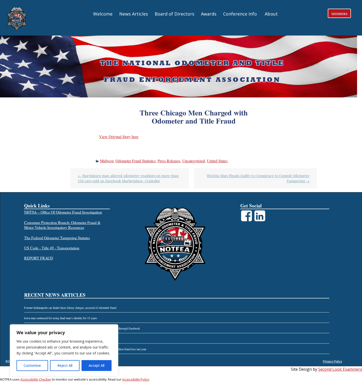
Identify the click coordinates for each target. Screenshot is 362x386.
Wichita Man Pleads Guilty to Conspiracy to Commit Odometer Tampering (258, 178)
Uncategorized (193, 160)
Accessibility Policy (135, 379)
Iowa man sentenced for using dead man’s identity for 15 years (60, 318)
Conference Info (240, 14)
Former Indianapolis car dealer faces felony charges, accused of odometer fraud (70, 308)
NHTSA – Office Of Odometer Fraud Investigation (63, 212)
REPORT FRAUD (38, 257)
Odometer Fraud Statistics (135, 160)
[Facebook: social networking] (246, 212)
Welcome (103, 14)
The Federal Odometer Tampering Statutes (57, 237)
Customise (32, 365)
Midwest (107, 160)
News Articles (133, 14)
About (271, 14)
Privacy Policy (332, 361)
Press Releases (169, 160)
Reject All (64, 365)
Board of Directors (174, 14)
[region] (64, 350)
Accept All (96, 365)
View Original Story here (118, 136)
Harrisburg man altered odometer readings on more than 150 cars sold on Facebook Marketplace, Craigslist (128, 178)
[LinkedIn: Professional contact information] (260, 212)
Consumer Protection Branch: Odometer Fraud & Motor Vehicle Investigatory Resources (62, 225)
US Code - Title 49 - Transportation (51, 247)
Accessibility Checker (35, 379)
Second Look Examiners (340, 369)
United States (217, 160)
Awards (208, 14)
